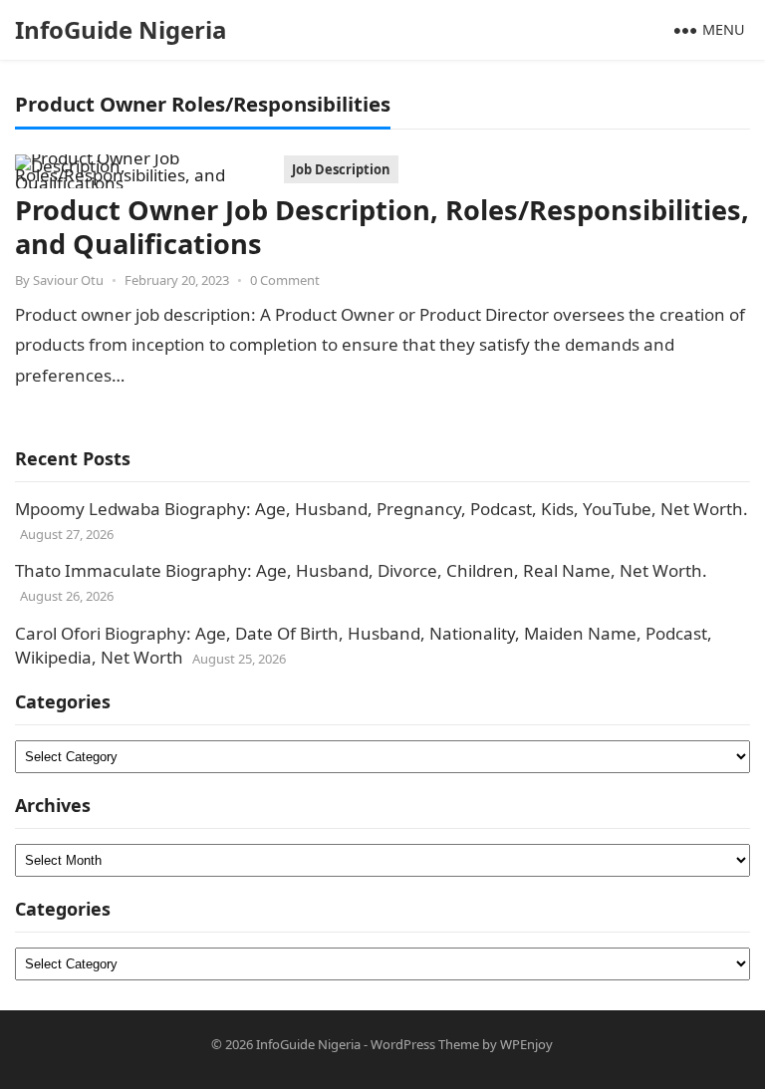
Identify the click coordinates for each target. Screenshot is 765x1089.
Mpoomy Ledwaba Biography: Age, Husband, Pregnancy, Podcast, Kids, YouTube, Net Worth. (381, 508)
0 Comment (285, 280)
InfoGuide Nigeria (121, 29)
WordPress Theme (425, 1044)
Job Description (341, 169)
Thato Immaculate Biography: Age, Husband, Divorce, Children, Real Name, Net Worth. (361, 570)
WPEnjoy (526, 1044)
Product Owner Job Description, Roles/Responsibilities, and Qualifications (382, 226)
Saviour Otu (68, 280)
